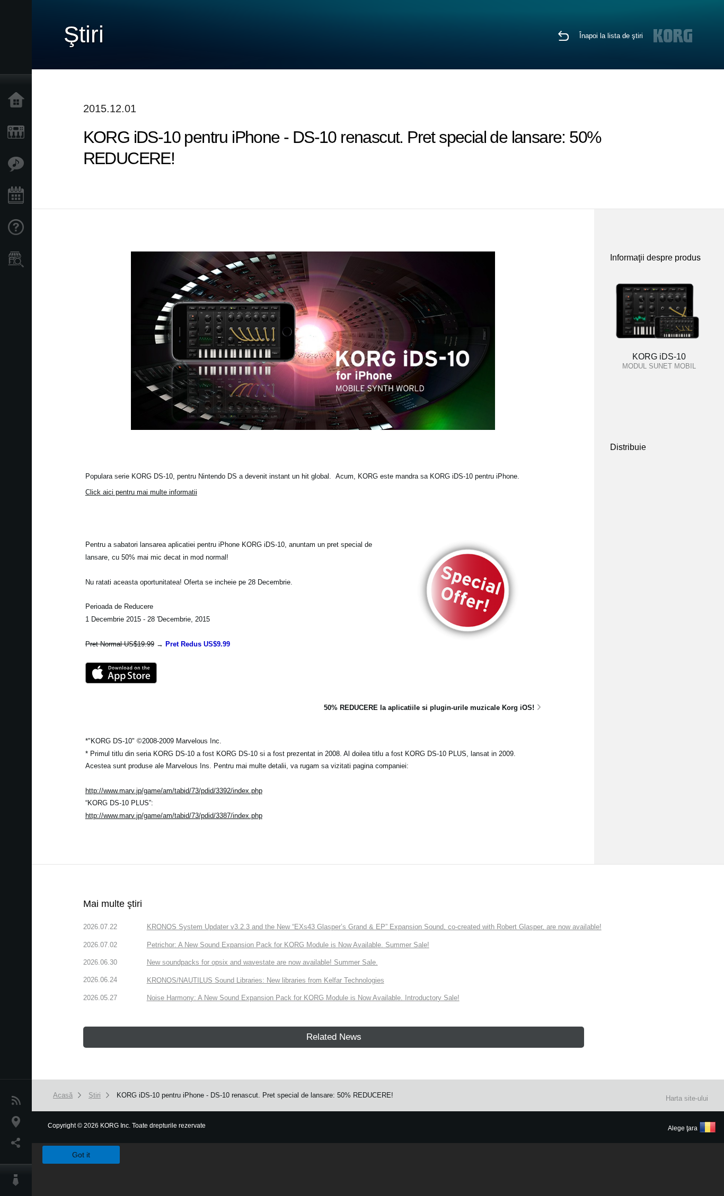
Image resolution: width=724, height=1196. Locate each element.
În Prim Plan (18, 164)
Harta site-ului (687, 1098)
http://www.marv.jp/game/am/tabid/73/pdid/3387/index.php (173, 816)
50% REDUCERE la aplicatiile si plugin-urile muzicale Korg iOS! (429, 708)
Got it (81, 1154)
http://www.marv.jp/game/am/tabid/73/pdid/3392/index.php (173, 791)
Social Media (18, 1143)
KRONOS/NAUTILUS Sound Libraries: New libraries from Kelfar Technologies (265, 980)
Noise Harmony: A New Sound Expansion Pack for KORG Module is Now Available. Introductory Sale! (303, 998)
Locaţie (18, 1121)
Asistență (18, 228)
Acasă (18, 100)
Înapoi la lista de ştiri (611, 36)
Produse (18, 132)
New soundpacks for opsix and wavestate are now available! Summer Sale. (262, 962)
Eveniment (18, 196)
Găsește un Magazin (18, 259)
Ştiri (18, 1100)
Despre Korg (18, 1180)
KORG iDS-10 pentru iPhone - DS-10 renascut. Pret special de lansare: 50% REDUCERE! (255, 1095)
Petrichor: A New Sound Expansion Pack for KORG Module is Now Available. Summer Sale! (288, 945)
